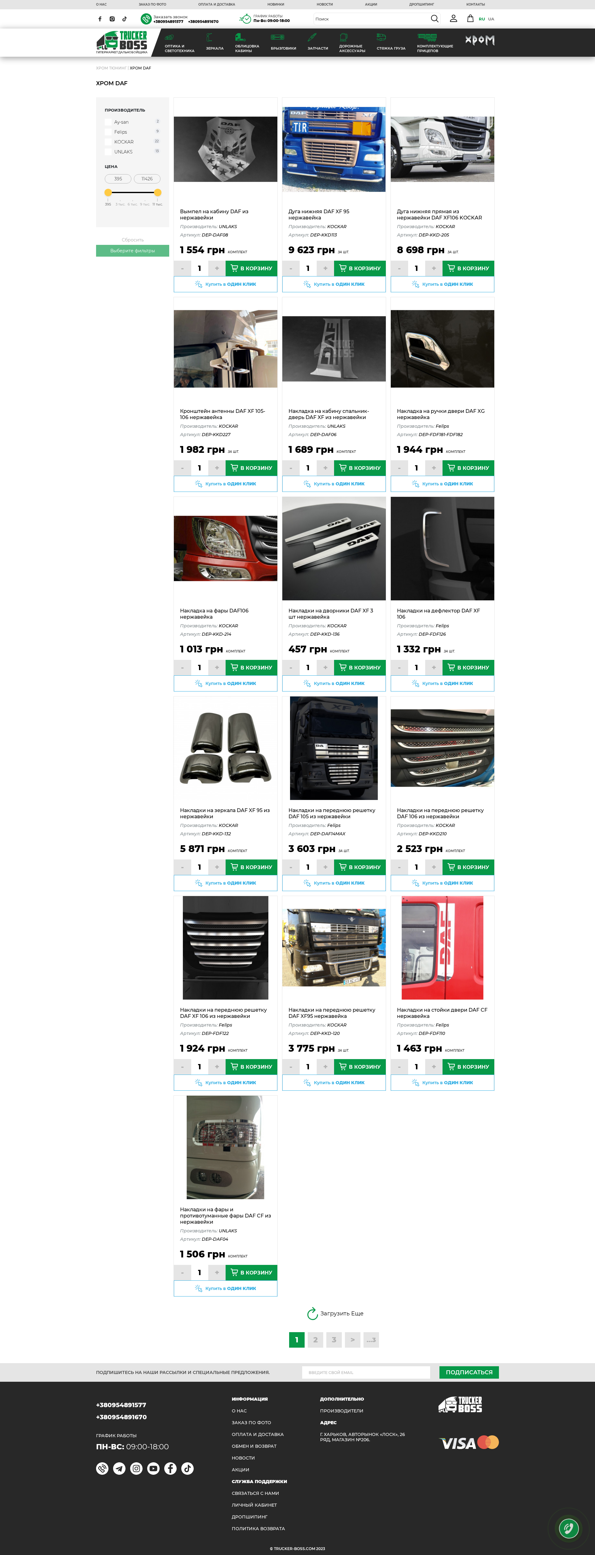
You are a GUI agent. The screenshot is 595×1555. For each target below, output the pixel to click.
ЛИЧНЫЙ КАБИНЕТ (254, 1505)
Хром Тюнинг (111, 68)
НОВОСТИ (325, 5)
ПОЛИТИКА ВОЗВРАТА (258, 1528)
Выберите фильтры (132, 251)
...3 (371, 1340)
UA (491, 18)
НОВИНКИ (275, 5)
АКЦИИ (371, 5)
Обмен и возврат (254, 1446)
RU (482, 18)
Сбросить (133, 240)
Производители (342, 1411)
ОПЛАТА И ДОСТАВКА (216, 5)
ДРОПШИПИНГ (421, 5)
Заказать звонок (170, 16)
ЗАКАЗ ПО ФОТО (152, 5)
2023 (320, 1548)
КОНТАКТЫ (475, 5)
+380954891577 (168, 21)
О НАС (101, 5)
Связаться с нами (255, 1493)
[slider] (108, 192)
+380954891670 (203, 21)
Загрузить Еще (342, 1313)
